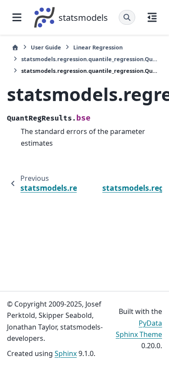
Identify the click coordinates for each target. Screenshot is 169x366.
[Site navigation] (17, 17)
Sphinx (66, 353)
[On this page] (152, 17)
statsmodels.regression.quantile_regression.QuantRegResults (89, 59)
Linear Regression (98, 47)
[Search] (127, 17)
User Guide (46, 47)
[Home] (15, 47)
